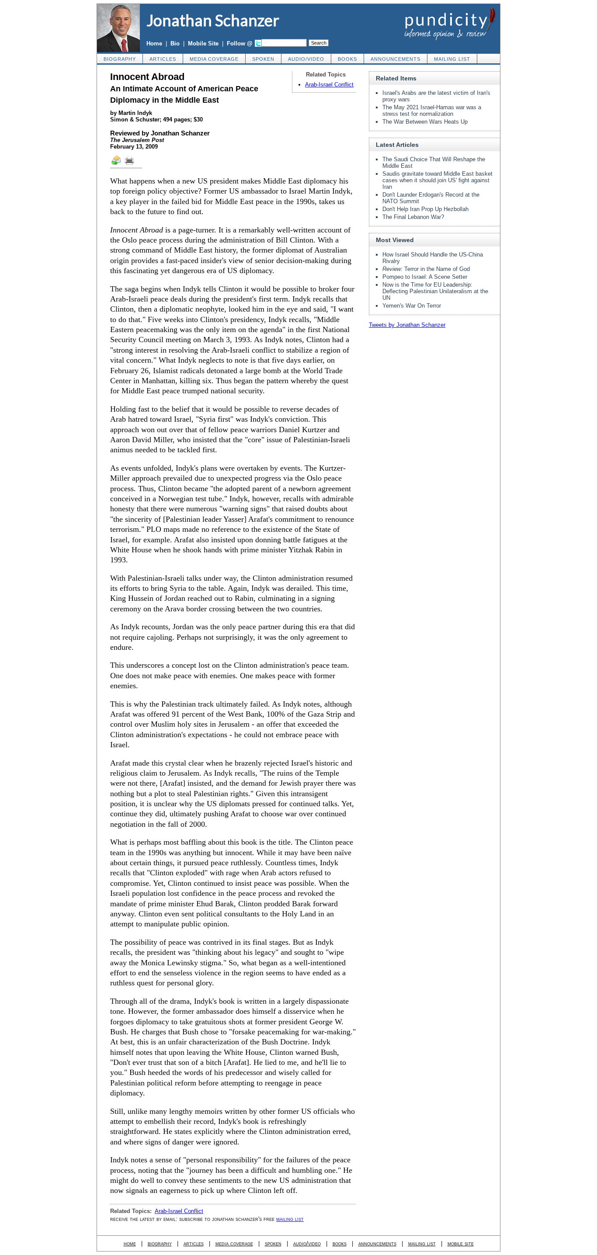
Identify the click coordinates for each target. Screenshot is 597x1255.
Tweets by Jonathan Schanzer (407, 325)
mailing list (452, 59)
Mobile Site (203, 43)
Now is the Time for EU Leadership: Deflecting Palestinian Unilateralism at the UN (435, 291)
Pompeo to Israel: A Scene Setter (424, 277)
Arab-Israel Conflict (329, 84)
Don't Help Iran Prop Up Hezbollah (425, 209)
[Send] (116, 164)
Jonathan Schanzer (212, 20)
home (130, 1243)
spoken (263, 59)
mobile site (461, 1243)
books (347, 59)
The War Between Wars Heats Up (425, 121)
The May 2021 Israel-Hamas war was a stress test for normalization (431, 110)
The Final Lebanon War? (413, 217)
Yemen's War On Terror (411, 305)
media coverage (214, 59)
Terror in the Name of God (426, 269)
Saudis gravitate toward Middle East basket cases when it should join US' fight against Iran (437, 180)
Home (154, 43)
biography (120, 59)
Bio (175, 43)
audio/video (306, 59)
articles (162, 59)
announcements (395, 59)
